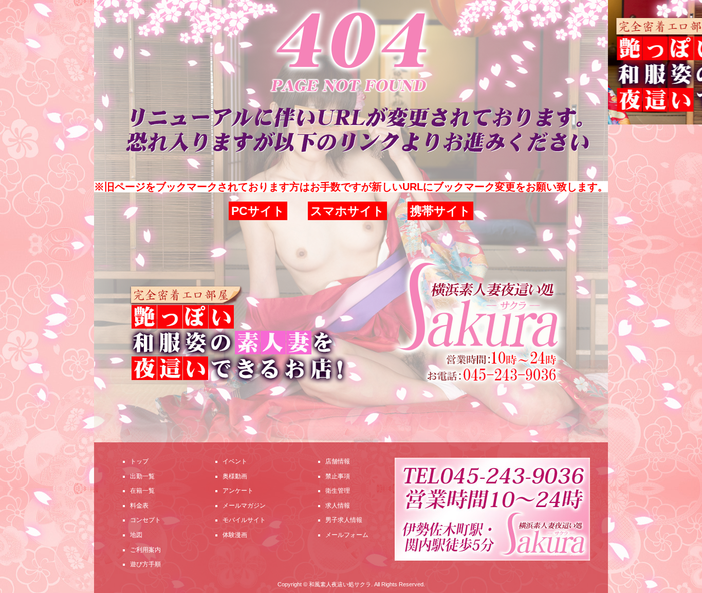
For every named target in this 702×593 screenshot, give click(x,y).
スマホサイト (347, 211)
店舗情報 (337, 461)
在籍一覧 (142, 490)
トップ (139, 461)
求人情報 (337, 505)
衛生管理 (337, 490)
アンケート (238, 490)
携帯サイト (440, 211)
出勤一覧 (142, 476)
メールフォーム (346, 534)
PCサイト (258, 211)
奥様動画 (235, 476)
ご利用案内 (145, 549)
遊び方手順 (145, 564)
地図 (136, 534)
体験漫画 (235, 534)
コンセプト (145, 520)
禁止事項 (337, 476)
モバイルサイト (244, 520)
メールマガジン (244, 505)
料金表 (139, 505)
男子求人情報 (343, 520)
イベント (235, 461)
